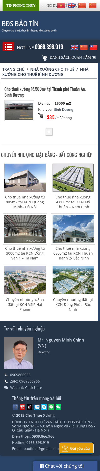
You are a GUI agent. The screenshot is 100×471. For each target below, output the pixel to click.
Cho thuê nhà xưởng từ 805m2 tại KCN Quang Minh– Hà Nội (25, 202)
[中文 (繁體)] (92, 5)
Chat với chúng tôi (64, 466)
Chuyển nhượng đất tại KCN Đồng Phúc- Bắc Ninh (73, 304)
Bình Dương (63, 109)
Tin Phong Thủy (20, 5)
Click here (33, 387)
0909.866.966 (43, 436)
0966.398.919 (37, 442)
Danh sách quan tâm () (73, 57)
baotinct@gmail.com (41, 448)
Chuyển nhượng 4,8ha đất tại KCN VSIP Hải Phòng (25, 304)
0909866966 (20, 374)
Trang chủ (13, 69)
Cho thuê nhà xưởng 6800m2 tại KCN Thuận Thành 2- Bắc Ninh (73, 253)
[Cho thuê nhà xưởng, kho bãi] (50, 25)
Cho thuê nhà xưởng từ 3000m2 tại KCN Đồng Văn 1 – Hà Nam (25, 253)
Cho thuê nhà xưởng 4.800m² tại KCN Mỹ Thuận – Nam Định (73, 202)
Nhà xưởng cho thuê (52, 69)
